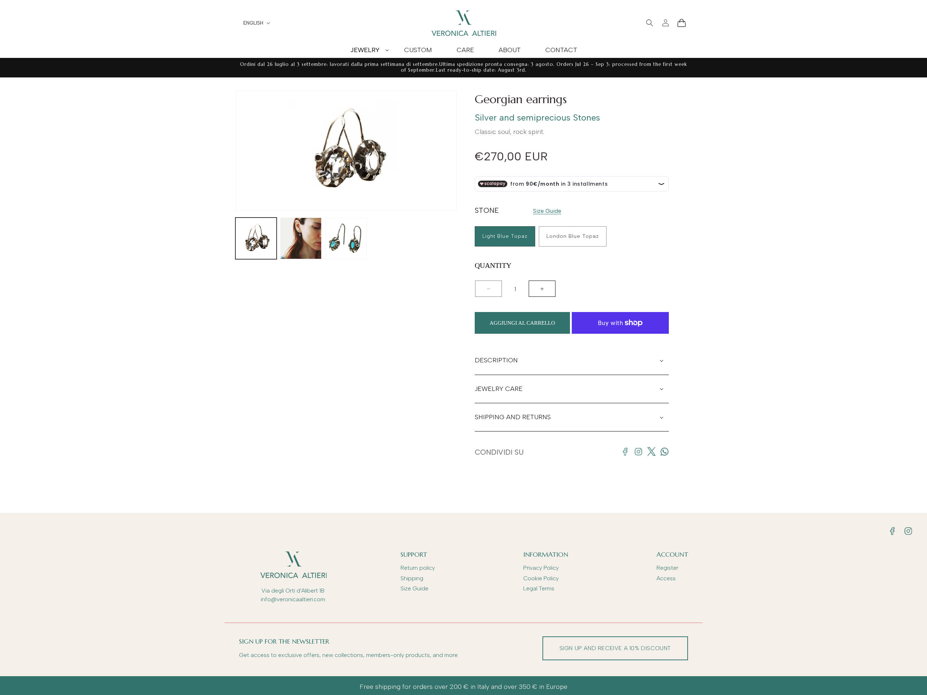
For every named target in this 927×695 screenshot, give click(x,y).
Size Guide (547, 210)
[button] (365, 50)
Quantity (493, 265)
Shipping (411, 578)
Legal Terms (538, 588)
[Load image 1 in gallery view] (256, 238)
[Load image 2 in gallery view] (301, 238)
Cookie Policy (541, 578)
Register (667, 567)
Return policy (417, 567)
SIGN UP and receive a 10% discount (615, 648)
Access (666, 578)
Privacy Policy (541, 567)
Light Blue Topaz (505, 236)
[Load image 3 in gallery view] (345, 238)
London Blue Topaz (572, 236)
